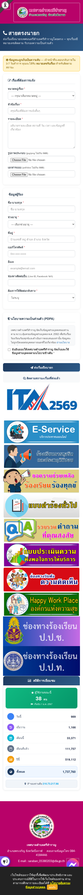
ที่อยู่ (11, 233)
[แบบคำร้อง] (41, 505)
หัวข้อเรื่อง (14, 104)
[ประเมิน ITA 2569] (41, 397)
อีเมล (11, 262)
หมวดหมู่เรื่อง (16, 89)
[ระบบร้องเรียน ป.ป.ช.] (5, 861)
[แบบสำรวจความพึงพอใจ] (41, 554)
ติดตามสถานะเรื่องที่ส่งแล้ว (43, 378)
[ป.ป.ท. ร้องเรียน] (41, 660)
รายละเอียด (15, 119)
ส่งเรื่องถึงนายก (43, 367)
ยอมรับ (52, 887)
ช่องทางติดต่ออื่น (30, 276)
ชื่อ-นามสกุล (16, 202)
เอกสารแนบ (26, 167)
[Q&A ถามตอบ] (41, 530)
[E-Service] (41, 431)
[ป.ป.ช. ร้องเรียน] (41, 631)
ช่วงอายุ (13, 217)
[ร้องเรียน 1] (41, 456)
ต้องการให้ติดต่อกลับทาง (22, 291)
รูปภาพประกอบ (28, 153)
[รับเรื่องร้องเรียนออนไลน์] (41, 579)
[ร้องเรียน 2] (41, 481)
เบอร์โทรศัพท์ (16, 247)
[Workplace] (41, 604)
